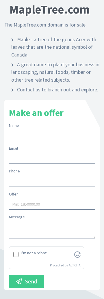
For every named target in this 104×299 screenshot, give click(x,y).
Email (13, 148)
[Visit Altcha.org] (77, 254)
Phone (14, 171)
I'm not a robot (34, 252)
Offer (13, 194)
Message (17, 216)
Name (14, 125)
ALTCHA (75, 265)
